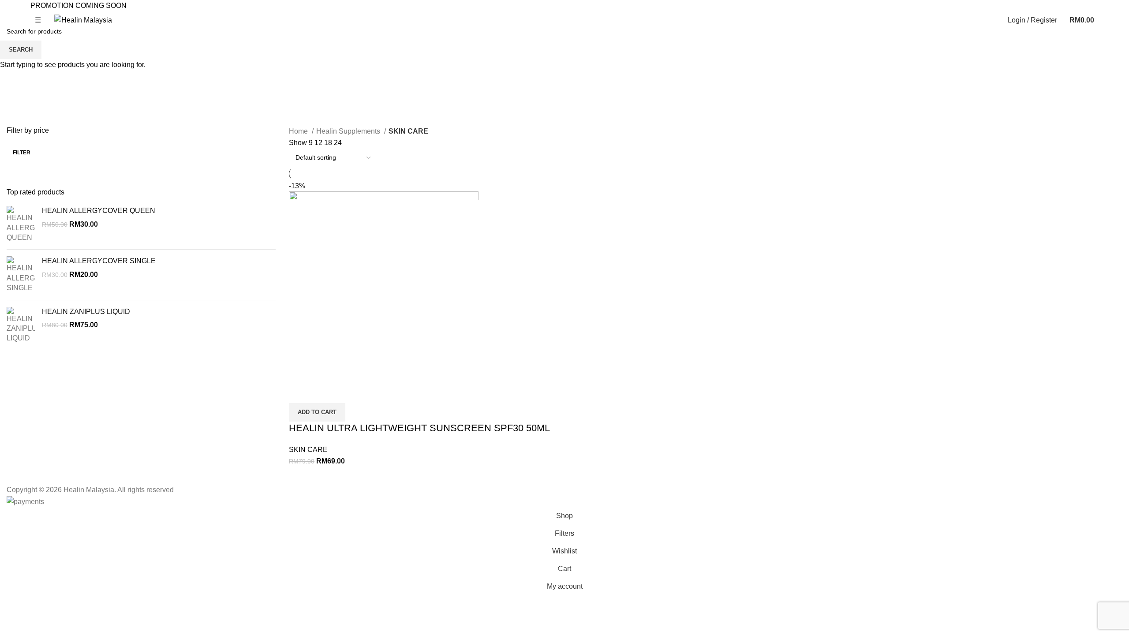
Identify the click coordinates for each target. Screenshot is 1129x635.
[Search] (995, 20)
